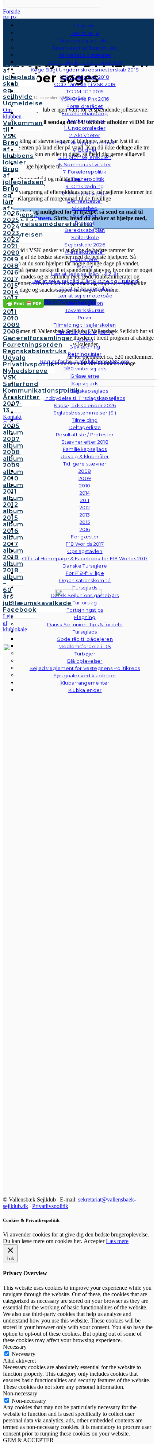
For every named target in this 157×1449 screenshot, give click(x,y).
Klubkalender (85, 690)
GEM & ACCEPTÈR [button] (28, 1440)
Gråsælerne (84, 376)
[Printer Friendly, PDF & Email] (23, 303)
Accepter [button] (94, 1241)
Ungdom (85, 25)
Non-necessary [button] (20, 1393)
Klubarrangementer (85, 683)
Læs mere (117, 1241)
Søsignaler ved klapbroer (84, 675)
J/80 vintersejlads (85, 368)
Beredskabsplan (85, 230)
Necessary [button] (15, 1347)
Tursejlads (85, 588)
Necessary (23, 1354)
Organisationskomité (85, 580)
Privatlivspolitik (50, 1206)
